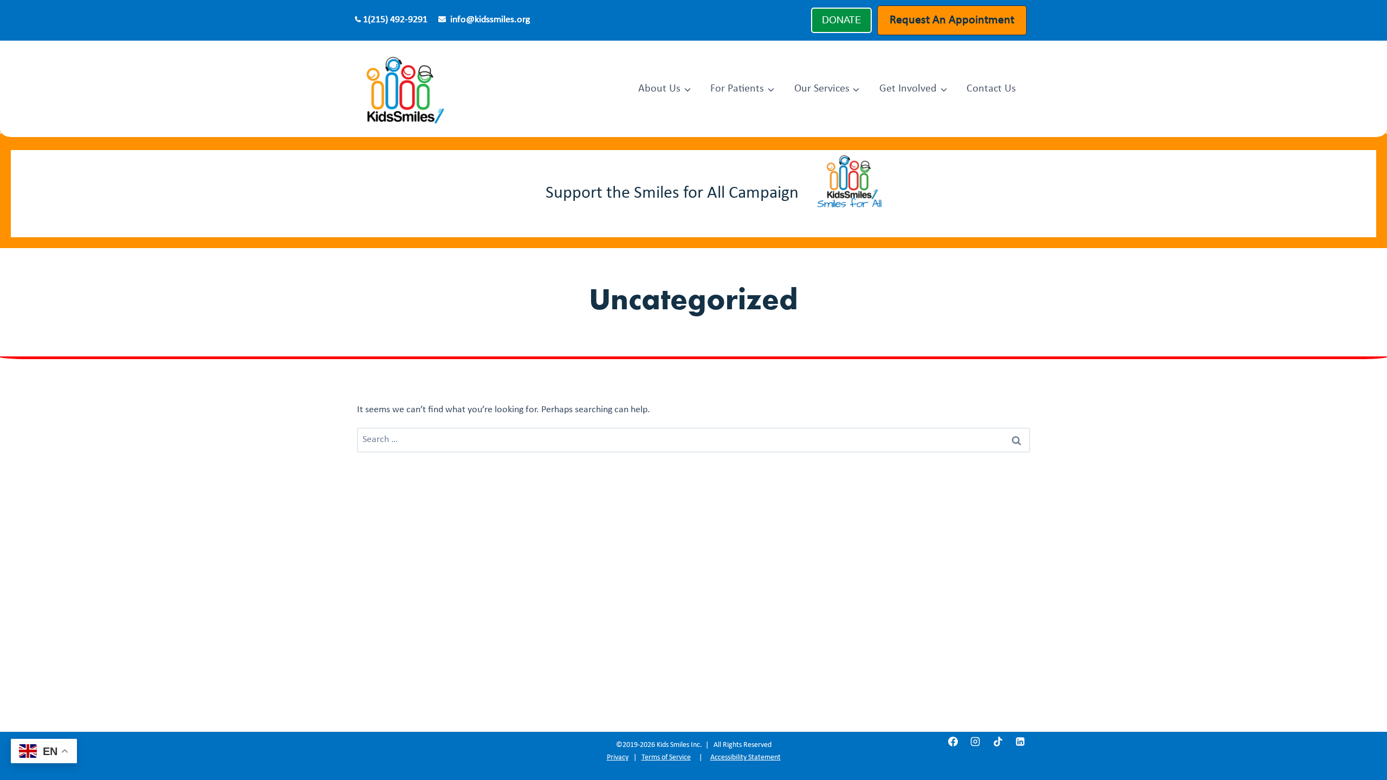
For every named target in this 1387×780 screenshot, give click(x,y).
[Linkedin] (1020, 741)
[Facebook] (953, 741)
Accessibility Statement (745, 757)
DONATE (841, 20)
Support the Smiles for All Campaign (672, 193)
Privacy (617, 757)
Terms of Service (666, 757)
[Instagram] (975, 741)
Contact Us (991, 88)
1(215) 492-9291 (395, 20)
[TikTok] (998, 741)
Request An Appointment (952, 20)
